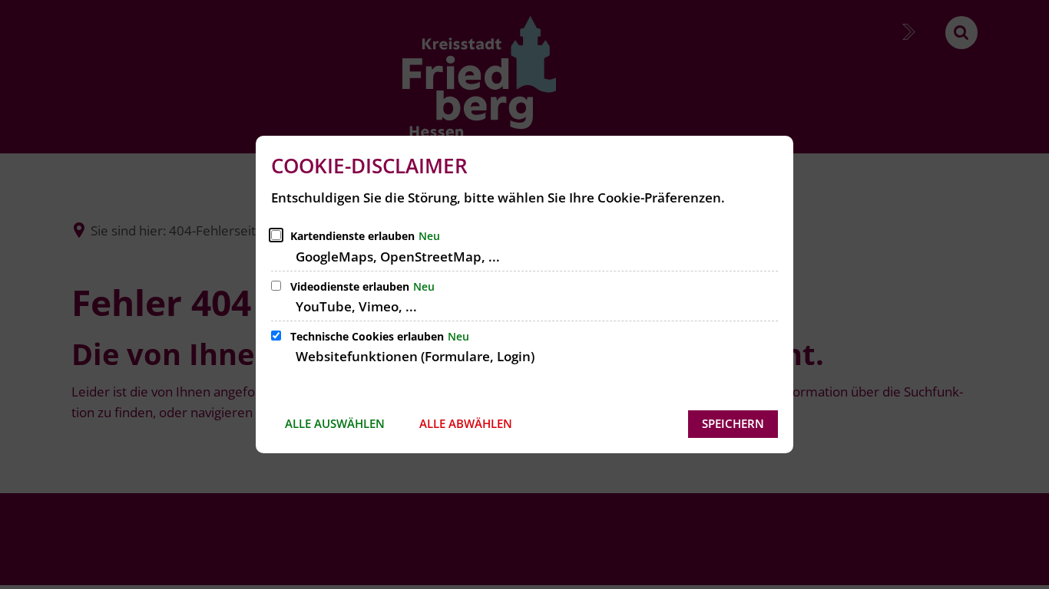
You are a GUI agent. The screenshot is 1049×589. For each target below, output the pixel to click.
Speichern (733, 423)
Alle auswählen (335, 423)
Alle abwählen (465, 423)
